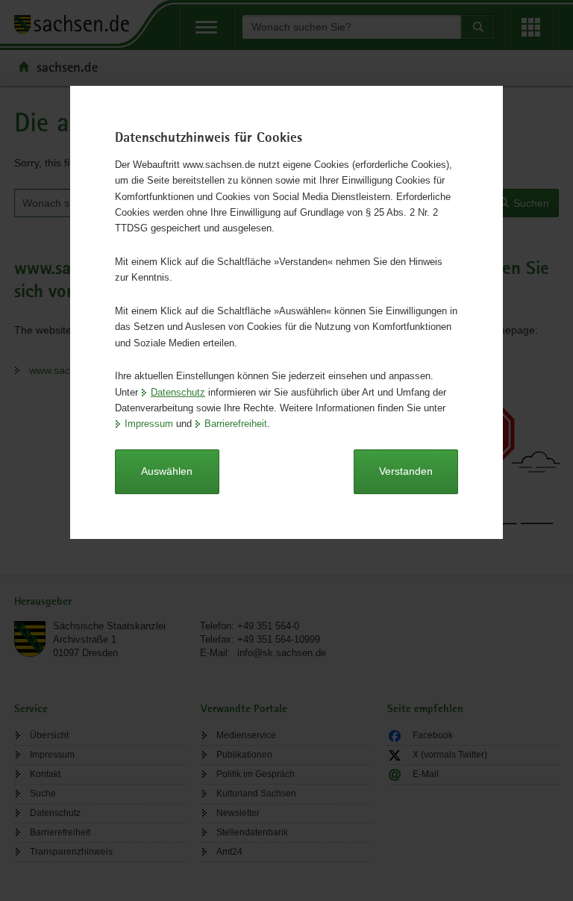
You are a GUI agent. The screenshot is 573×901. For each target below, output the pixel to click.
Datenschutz (178, 392)
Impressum (149, 423)
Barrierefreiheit (235, 423)
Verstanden (406, 471)
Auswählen (166, 471)
